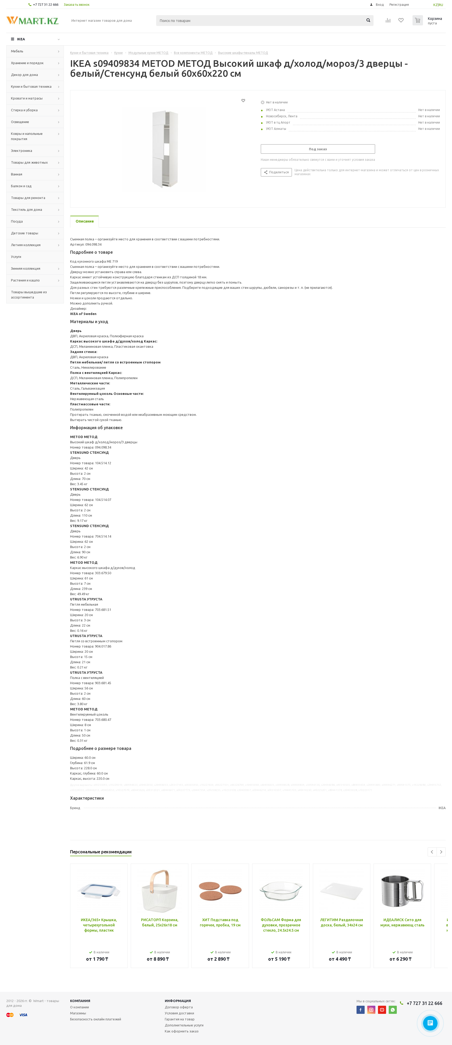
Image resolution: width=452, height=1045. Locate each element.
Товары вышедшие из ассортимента (29, 294)
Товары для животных (29, 162)
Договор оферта (179, 1007)
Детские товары (24, 233)
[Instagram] (371, 1010)
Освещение (20, 122)
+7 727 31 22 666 (45, 4)
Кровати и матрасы (27, 98)
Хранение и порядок (27, 63)
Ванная (16, 174)
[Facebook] (361, 1010)
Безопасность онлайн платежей (95, 1019)
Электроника (21, 150)
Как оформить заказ (182, 1031)
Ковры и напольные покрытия (27, 136)
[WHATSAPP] (393, 1010)
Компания (80, 1001)
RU (441, 5)
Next (441, 852)
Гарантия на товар (180, 1019)
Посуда (17, 221)
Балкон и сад (21, 186)
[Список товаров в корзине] (428, 24)
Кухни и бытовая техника (31, 86)
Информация (178, 1001)
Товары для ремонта (28, 198)
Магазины (78, 1013)
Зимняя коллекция (25, 268)
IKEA (21, 39)
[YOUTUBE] (382, 1010)
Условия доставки (179, 1013)
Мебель (17, 51)
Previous (432, 852)
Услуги (16, 256)
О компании (79, 1007)
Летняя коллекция (26, 245)
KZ (435, 5)
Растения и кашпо (25, 280)
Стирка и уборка (24, 110)
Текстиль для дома (26, 209)
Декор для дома (24, 74)
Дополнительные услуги (184, 1025)
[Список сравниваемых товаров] (388, 22)
